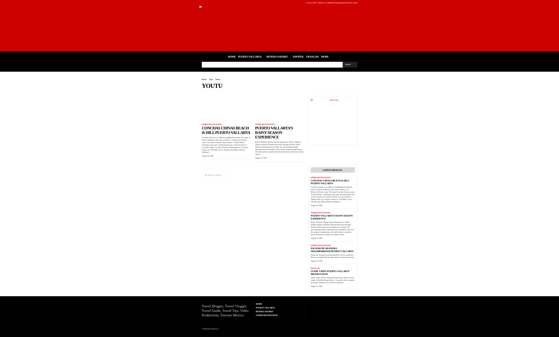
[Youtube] (211, 2)
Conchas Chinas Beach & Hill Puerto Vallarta (226, 130)
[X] (206, 2)
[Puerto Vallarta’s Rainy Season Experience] (279, 108)
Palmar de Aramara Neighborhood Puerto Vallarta (332, 250)
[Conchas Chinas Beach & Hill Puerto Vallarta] (226, 108)
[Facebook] (202, 2)
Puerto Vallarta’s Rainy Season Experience (274, 132)
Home (204, 79)
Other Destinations (212, 124)
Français (315, 268)
